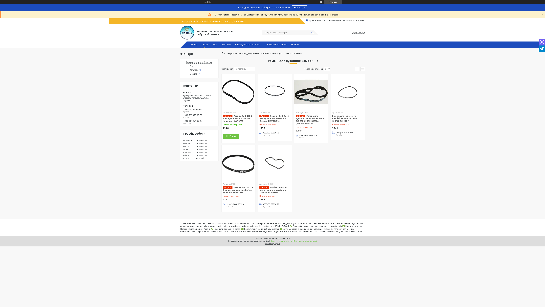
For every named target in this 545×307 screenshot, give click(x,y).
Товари (204, 45)
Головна (193, 45)
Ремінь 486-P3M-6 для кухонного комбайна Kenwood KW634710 (274, 119)
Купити (232, 136)
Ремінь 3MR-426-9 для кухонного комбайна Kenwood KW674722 (237, 119)
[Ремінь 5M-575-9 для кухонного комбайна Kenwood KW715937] (275, 163)
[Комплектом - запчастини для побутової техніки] (187, 32)
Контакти (226, 45)
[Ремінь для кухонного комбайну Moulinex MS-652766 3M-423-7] (348, 92)
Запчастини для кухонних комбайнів (252, 53)
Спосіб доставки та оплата (248, 45)
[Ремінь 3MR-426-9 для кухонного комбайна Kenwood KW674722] (238, 92)
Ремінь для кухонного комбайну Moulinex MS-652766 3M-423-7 (344, 118)
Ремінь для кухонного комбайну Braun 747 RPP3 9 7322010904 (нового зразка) (310, 120)
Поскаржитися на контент (281, 241)
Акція (215, 45)
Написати (299, 7)
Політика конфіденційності (305, 241)
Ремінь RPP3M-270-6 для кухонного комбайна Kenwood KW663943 (238, 190)
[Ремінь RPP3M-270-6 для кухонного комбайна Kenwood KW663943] (238, 163)
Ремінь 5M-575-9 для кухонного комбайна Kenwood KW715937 (273, 190)
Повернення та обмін (276, 45)
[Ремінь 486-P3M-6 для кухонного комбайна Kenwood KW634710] (275, 92)
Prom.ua (286, 238)
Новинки (295, 45)
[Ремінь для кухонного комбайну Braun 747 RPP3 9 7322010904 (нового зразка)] (311, 92)
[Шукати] (312, 32)
